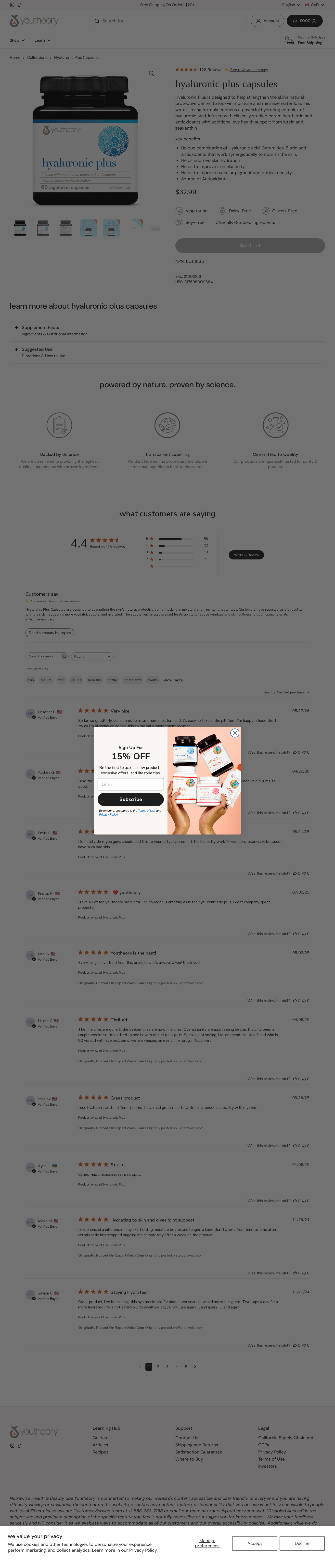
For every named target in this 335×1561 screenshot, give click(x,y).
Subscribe (130, 799)
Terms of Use (146, 810)
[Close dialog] (235, 733)
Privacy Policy (108, 814)
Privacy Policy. (143, 1550)
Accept (254, 1543)
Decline (302, 1543)
